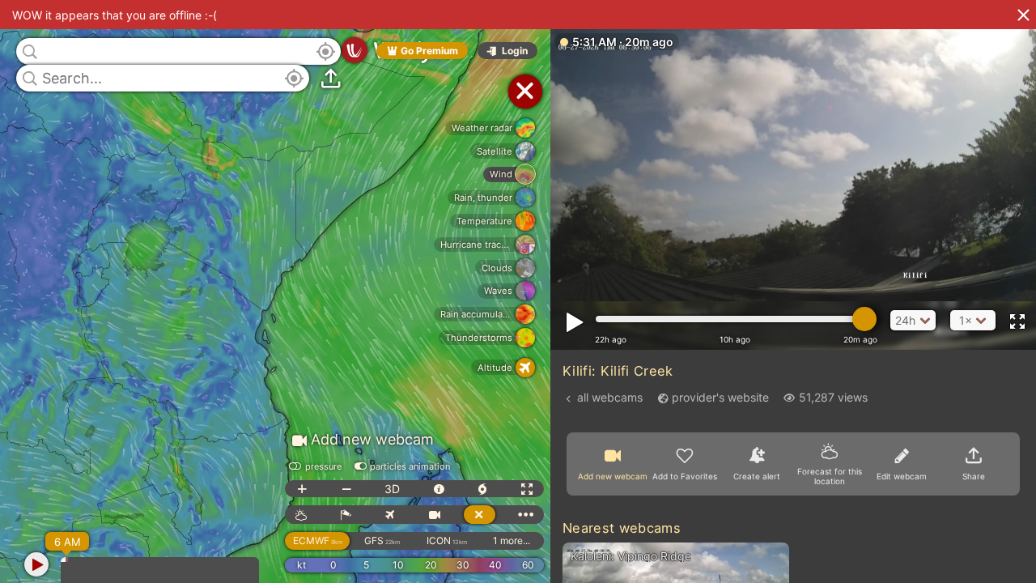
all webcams (610, 397)
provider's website (720, 397)
